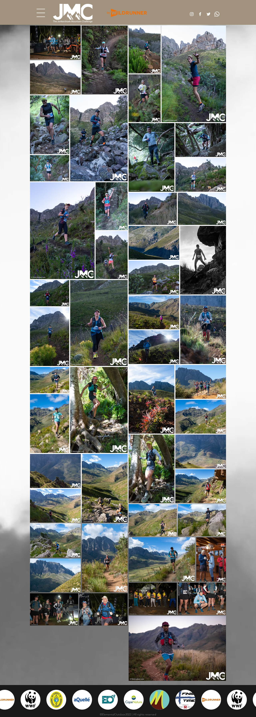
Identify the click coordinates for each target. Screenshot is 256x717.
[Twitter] (208, 14)
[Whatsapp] (216, 14)
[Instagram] (191, 14)
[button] (41, 13)
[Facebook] (200, 14)
